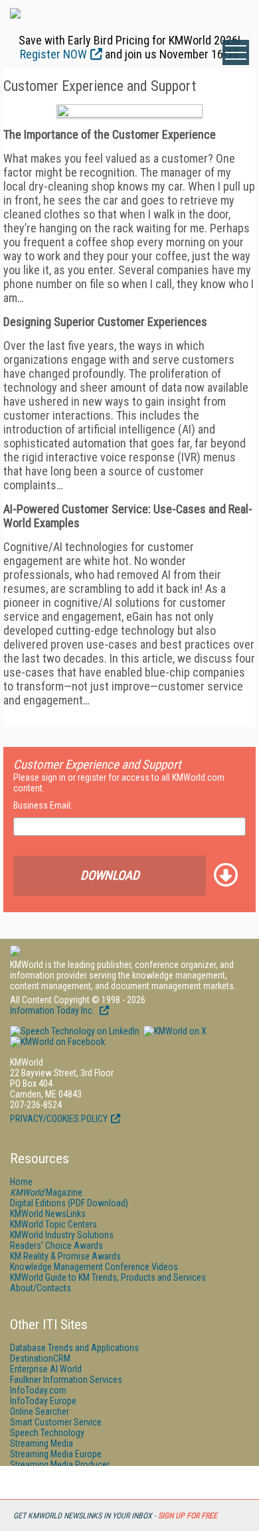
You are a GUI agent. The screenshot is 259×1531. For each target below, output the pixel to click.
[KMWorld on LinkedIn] (74, 1031)
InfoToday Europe (43, 1401)
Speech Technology (47, 1432)
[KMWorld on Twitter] (174, 1031)
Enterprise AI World (46, 1369)
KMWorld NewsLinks (48, 1213)
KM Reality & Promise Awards (65, 1256)
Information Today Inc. (53, 1010)
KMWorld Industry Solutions (62, 1235)
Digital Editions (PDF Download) (69, 1203)
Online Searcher (39, 1411)
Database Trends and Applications (74, 1347)
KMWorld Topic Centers (53, 1224)
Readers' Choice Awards (56, 1245)
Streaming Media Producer (60, 1464)
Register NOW (53, 54)
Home (21, 1181)
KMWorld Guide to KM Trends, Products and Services (108, 1277)
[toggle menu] (235, 52)
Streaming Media (41, 1443)
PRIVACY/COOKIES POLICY (59, 1118)
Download (109, 875)
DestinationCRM (40, 1358)
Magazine (46, 1192)
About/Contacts (40, 1288)
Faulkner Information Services (66, 1379)
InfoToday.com (38, 1390)
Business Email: (42, 805)
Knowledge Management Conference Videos (94, 1266)
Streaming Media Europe (56, 1454)
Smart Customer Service (56, 1422)
